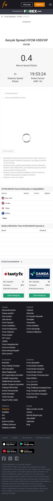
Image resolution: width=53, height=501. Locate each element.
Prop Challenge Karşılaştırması (38, 388)
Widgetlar (6, 409)
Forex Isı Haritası (8, 347)
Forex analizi (7, 335)
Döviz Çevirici (7, 354)
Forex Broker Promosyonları (37, 375)
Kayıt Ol (39, 4)
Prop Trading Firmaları (11, 366)
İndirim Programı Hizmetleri (13, 384)
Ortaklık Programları (10, 378)
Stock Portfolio (8, 421)
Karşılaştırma (31, 397)
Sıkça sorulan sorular (34, 409)
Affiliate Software (9, 424)
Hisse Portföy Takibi (10, 400)
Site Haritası (27, 438)
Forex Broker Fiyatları (34, 366)
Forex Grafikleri (32, 326)
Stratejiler (30, 319)
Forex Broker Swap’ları (35, 369)
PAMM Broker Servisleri (11, 381)
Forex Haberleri (8, 332)
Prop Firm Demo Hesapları (36, 394)
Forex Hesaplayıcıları (10, 344)
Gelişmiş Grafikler (9, 428)
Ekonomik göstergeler (10, 350)
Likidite (5, 341)
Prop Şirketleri (32, 385)
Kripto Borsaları (8, 394)
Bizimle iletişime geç (34, 415)
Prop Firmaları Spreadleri (36, 391)
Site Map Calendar (43, 438)
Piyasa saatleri (8, 313)
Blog (28, 424)
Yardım (29, 412)
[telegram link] (17, 458)
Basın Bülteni (31, 378)
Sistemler (30, 313)
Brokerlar (5, 363)
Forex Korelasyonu (9, 329)
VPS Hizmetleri (8, 369)
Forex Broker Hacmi (34, 372)
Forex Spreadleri (32, 363)
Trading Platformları (10, 387)
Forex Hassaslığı (33, 329)
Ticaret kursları (8, 397)
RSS (3, 418)
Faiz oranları (7, 316)
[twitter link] (10, 458)
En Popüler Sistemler (34, 316)
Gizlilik (14, 438)
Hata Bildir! (30, 418)
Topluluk (29, 310)
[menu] (50, 4)
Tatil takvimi (6, 319)
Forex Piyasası (8, 323)
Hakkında (30, 421)
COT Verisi (6, 338)
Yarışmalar (30, 323)
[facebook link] (4, 458)
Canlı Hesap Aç (13, 295)
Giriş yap (26, 4)
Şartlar (5, 438)
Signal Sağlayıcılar (9, 372)
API (3, 415)
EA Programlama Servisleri (12, 375)
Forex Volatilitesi (8, 326)
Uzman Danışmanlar (10, 391)
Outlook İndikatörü (33, 332)
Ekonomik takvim (9, 310)
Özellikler (5, 412)
